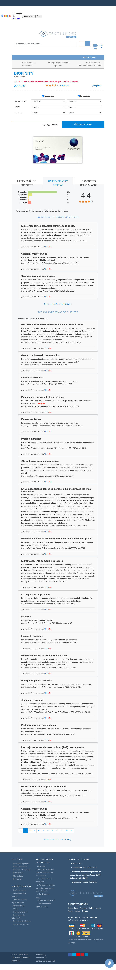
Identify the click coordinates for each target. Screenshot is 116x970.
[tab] (27, 183)
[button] (15, 57)
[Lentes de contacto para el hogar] (57, 34)
